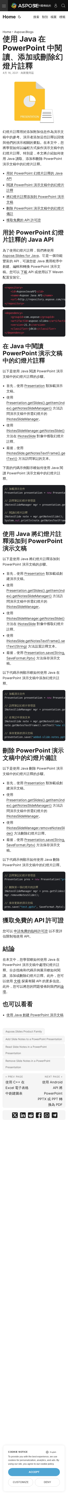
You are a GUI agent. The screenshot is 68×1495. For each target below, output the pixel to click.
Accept (34, 1472)
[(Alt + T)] (19, 16)
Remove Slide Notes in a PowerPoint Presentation (27, 1064)
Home (9, 16)
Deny (47, 1482)
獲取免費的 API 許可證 (23, 220)
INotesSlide (27, 436)
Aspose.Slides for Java (21, 256)
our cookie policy (45, 1464)
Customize (21, 1482)
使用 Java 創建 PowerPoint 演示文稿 (34, 1015)
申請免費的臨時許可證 (31, 931)
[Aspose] (25, 5)
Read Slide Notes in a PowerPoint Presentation (26, 1050)
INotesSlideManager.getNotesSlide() (35, 431)
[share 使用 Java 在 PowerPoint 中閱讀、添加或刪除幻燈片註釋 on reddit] (31, 1116)
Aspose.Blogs (23, 32)
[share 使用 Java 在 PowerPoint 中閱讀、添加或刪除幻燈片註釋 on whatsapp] (46, 1116)
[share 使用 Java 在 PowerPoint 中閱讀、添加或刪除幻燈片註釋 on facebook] (39, 1116)
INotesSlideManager (22, 419)
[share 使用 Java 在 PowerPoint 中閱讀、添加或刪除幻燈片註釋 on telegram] (54, 1116)
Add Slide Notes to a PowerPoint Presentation (33, 1039)
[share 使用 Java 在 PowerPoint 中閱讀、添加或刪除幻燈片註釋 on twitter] (15, 1116)
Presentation (34, 386)
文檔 (17, 981)
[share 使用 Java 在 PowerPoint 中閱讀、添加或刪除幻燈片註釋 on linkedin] (23, 1116)
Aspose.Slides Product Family (23, 1031)
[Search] (63, 5)
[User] (56, 5)
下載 (24, 272)
